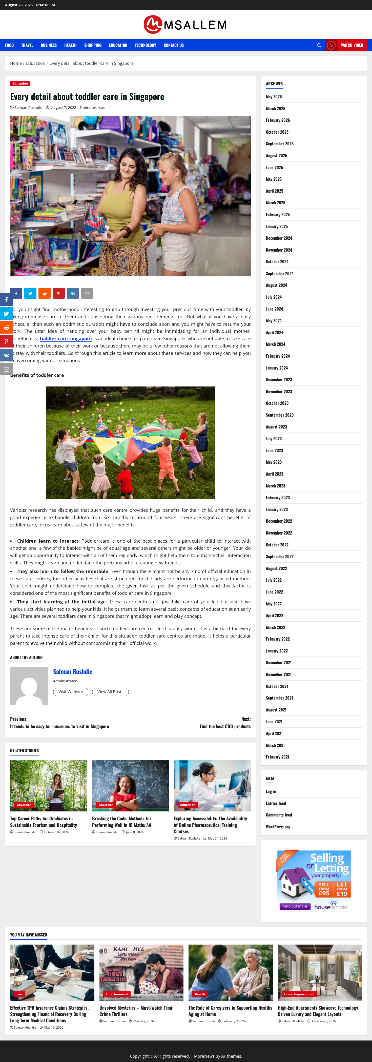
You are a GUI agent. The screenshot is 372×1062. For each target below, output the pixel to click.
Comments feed (279, 815)
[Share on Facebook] (6, 299)
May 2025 (274, 179)
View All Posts (110, 692)
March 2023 (275, 486)
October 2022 (277, 545)
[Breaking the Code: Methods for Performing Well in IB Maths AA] (130, 785)
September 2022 (280, 556)
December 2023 (279, 379)
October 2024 (277, 261)
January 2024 (277, 368)
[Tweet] (6, 313)
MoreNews (204, 1056)
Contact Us (174, 45)
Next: (225, 722)
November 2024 (279, 250)
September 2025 (280, 143)
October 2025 (277, 132)
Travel (27, 45)
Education (118, 45)
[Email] (6, 369)
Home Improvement (299, 994)
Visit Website (70, 692)
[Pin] (6, 341)
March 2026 (275, 108)
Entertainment (117, 994)
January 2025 (277, 226)
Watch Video (352, 45)
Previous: (59, 722)
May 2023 (274, 462)
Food (9, 45)
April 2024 (274, 332)
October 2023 (277, 403)
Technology (145, 45)
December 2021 (279, 662)
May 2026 (274, 96)
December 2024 (279, 238)
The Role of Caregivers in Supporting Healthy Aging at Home (230, 1010)
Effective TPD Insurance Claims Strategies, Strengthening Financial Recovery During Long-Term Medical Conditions (49, 1014)
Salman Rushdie (28, 107)
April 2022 (274, 615)
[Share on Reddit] (6, 327)
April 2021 (274, 733)
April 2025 (274, 191)
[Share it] (6, 355)
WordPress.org (278, 827)
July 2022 (274, 580)
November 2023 (279, 391)
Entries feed (276, 803)
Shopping (92, 45)
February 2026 (278, 120)
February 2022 (278, 639)
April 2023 (274, 474)
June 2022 (274, 592)
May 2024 (274, 320)
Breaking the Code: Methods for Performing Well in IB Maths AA (121, 821)
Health (70, 45)
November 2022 (279, 533)
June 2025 (274, 167)
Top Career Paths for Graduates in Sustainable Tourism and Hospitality (43, 821)
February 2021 (277, 757)
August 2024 (276, 285)
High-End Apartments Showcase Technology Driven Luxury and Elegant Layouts (318, 1010)
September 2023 (280, 415)
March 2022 (275, 627)
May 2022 (274, 604)
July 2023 (274, 438)
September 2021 (279, 698)
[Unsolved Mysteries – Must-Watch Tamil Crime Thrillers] (141, 973)
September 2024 (280, 273)
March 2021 (275, 745)
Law (19, 994)
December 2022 (279, 521)
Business (49, 45)
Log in (271, 791)
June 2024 (274, 309)
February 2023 (278, 497)
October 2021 (277, 686)
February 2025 (278, 214)
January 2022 (277, 651)
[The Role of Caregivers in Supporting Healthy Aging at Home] (231, 973)
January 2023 (277, 509)
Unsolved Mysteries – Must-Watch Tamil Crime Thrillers (136, 1010)
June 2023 (274, 450)
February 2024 (278, 356)
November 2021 (279, 674)
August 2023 (276, 427)
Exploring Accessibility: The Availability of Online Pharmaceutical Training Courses (210, 824)
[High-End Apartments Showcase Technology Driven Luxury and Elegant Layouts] (320, 973)
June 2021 (274, 721)
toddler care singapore (66, 338)
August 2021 (276, 710)
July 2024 (274, 297)
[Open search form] (319, 45)
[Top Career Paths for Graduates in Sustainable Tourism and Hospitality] (48, 785)
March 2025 (275, 202)
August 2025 (276, 155)
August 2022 (276, 568)
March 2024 (275, 344)
